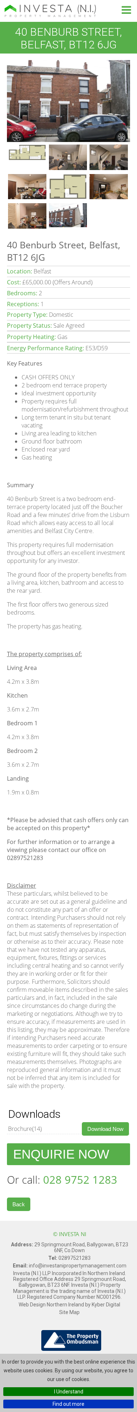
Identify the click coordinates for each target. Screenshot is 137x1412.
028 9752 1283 (80, 1179)
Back (18, 1204)
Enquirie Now (61, 1154)
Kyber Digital (106, 1305)
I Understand (68, 1392)
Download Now (105, 1129)
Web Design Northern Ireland (52, 1305)
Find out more (68, 1404)
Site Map (69, 1312)
